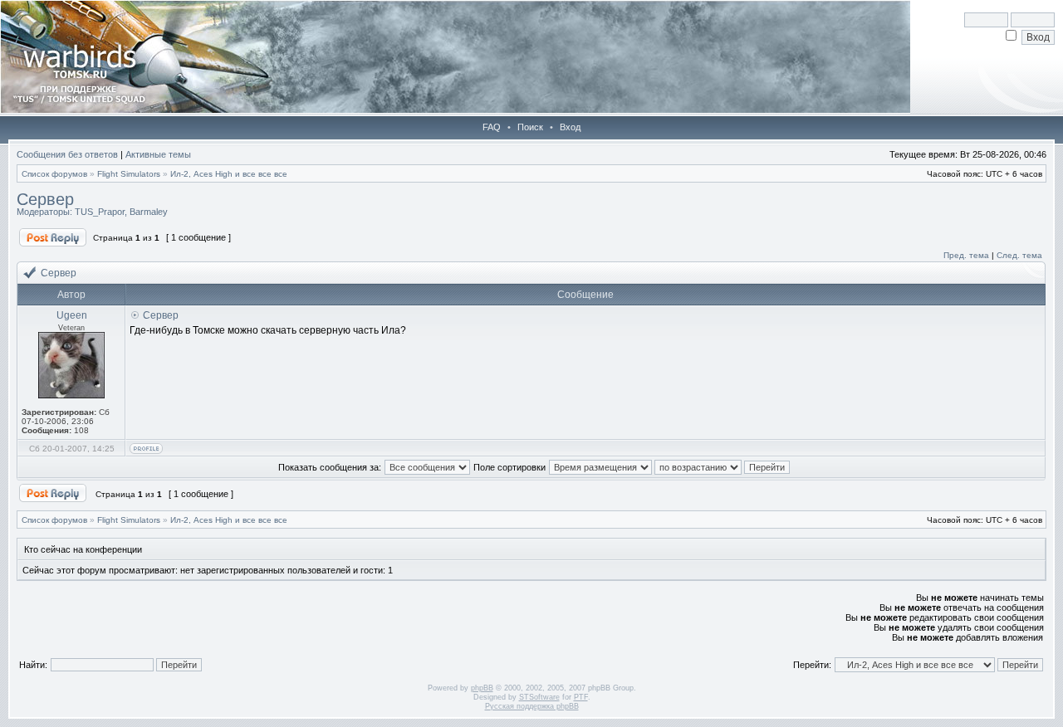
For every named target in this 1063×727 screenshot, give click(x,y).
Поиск (530, 127)
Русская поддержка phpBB (532, 706)
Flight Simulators (128, 173)
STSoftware (539, 697)
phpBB (482, 688)
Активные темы (158, 154)
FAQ (492, 127)
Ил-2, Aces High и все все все (228, 173)
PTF (581, 697)
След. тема (1019, 255)
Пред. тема (966, 255)
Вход (570, 127)
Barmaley (149, 212)
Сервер (45, 199)
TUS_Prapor (100, 212)
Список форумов (54, 173)
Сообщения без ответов (67, 154)
